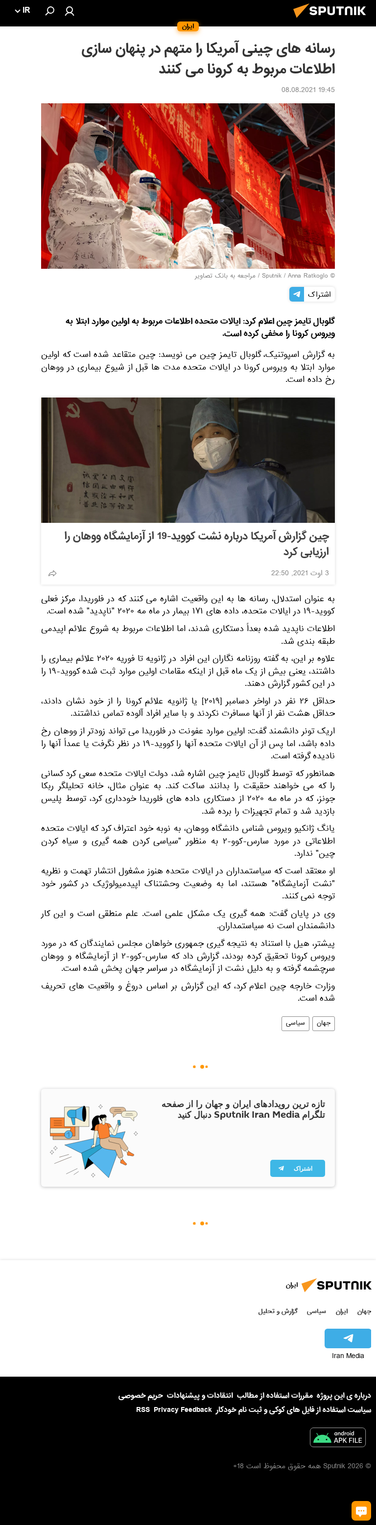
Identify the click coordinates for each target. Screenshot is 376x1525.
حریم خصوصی (140, 1396)
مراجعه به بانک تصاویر (225, 276)
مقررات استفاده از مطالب (275, 1396)
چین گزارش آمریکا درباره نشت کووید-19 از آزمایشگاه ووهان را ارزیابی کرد (196, 544)
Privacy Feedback (183, 1410)
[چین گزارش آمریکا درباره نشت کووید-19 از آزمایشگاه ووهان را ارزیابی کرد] (188, 460)
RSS (143, 1410)
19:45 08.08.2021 (308, 91)
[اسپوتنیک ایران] (332, 20)
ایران (342, 1311)
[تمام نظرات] (361, 1511)
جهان (323, 1024)
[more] (52, 573)
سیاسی (295, 1024)
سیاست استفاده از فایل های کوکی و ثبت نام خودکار (293, 1410)
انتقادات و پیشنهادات (200, 1396)
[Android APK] (338, 1439)
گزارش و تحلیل (278, 1311)
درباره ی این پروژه (344, 1396)
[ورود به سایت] (69, 11)
